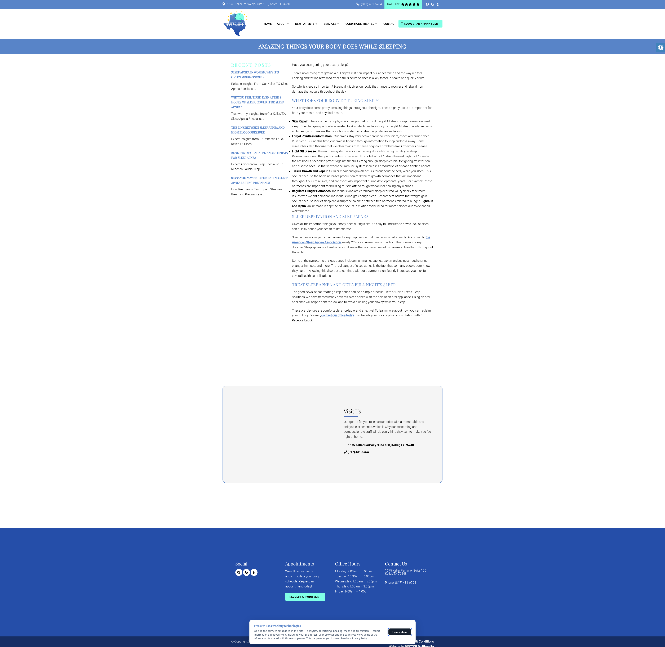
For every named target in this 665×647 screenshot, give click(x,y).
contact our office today (337, 315)
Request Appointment (305, 596)
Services (330, 23)
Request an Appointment (421, 23)
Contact (389, 23)
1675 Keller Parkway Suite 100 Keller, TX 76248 (405, 572)
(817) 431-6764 (371, 4)
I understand (399, 632)
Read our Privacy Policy (354, 638)
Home (268, 23)
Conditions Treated (359, 23)
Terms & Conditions (420, 641)
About (281, 23)
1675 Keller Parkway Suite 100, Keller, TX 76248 (258, 4)
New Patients (304, 23)
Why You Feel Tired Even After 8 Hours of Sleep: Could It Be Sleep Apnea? (257, 102)
